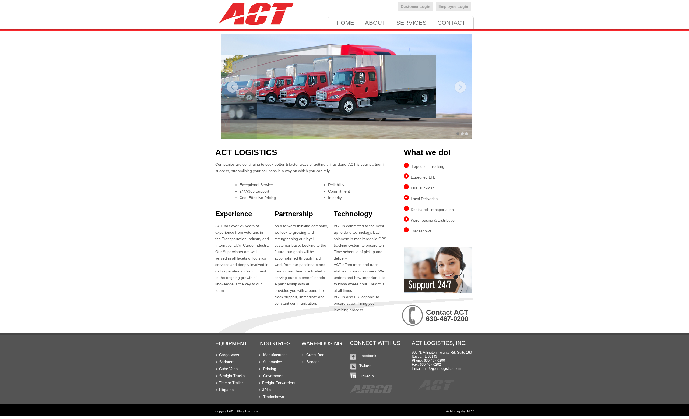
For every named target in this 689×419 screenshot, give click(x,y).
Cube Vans (228, 369)
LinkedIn (366, 376)
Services (411, 22)
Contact (451, 22)
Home (345, 22)
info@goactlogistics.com (442, 369)
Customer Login (415, 6)
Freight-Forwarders (278, 383)
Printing (269, 369)
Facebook (367, 355)
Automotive (272, 362)
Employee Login (453, 6)
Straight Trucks (232, 376)
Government (273, 376)
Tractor (225, 383)
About (375, 22)
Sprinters (226, 362)
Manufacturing (275, 355)
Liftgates (226, 390)
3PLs (266, 390)
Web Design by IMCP (460, 411)
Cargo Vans (229, 355)
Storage (313, 362)
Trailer (237, 383)
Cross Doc (315, 355)
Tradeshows (273, 397)
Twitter (365, 366)
